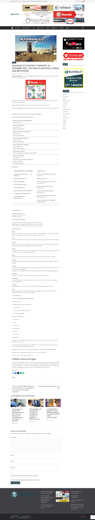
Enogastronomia (66, 109)
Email (12, 461)
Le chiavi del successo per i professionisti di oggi (48, 387)
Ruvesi (64, 124)
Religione (65, 122)
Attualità (14, 62)
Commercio (65, 103)
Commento (14, 437)
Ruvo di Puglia (40, 28)
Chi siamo (17, 28)
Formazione (65, 111)
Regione (64, 120)
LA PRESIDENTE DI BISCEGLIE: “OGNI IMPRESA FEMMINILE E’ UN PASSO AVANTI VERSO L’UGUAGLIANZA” (53, 413)
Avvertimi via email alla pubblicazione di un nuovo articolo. (25, 480)
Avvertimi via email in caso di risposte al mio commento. (24, 475)
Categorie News (25, 28)
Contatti (61, 28)
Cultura (64, 107)
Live (34, 28)
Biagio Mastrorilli (66, 100)
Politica (64, 115)
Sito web (13, 467)
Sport (64, 126)
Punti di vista (65, 117)
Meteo (47, 28)
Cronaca (64, 105)
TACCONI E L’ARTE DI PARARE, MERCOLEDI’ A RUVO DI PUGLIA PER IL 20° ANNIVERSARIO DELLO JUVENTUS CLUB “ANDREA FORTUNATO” (23, 389)
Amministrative (66, 96)
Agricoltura (65, 94)
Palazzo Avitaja (66, 113)
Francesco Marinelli (24, 73)
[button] (30, 28)
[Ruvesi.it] (12, 28)
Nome (13, 455)
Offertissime (54, 28)
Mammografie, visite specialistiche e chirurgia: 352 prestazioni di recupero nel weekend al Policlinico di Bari (35, 414)
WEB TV (67, 28)
